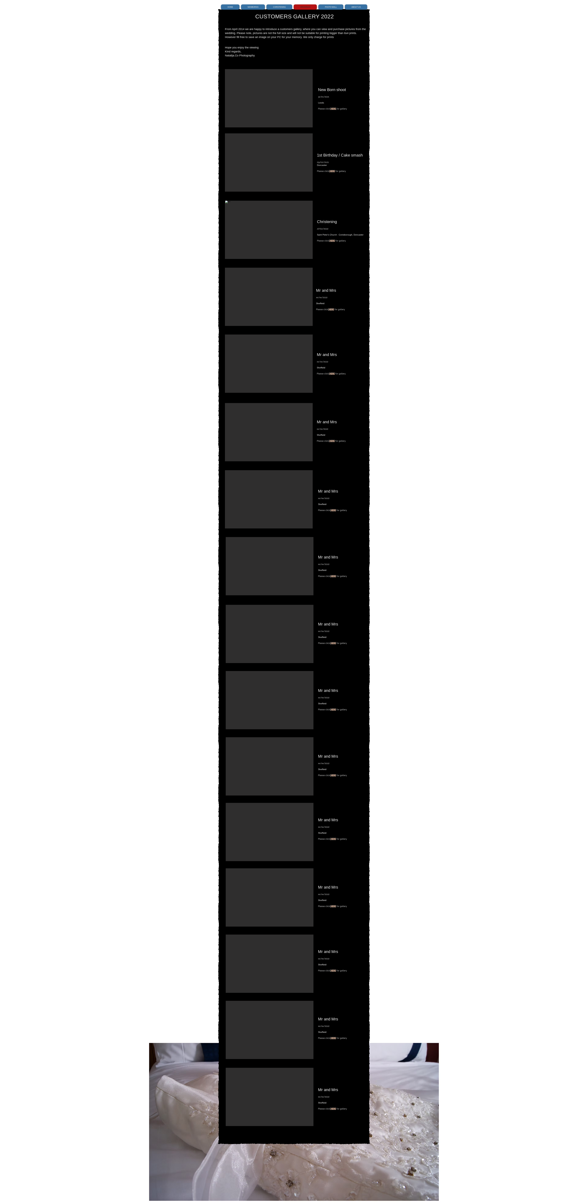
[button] (269, 230)
